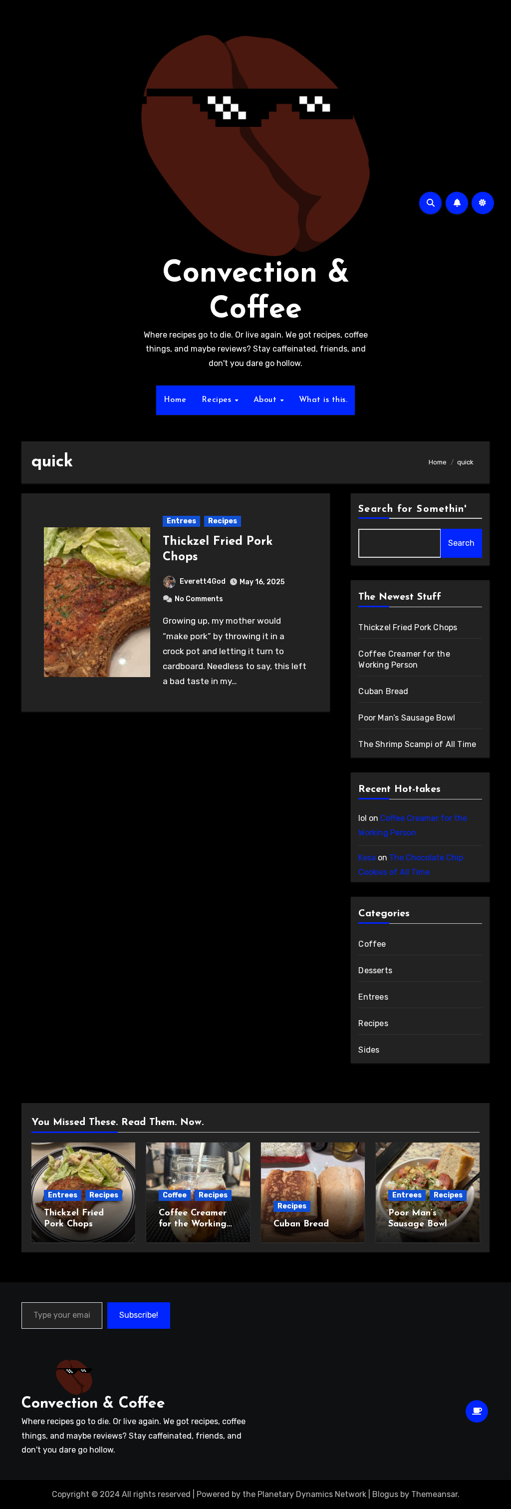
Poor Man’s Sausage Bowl (406, 718)
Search (461, 543)
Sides (368, 1050)
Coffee (372, 944)
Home (175, 400)
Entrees (181, 521)
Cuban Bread (383, 691)
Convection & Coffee (93, 1404)
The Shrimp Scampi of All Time (417, 744)
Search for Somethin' (412, 509)
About (266, 400)
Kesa (367, 857)
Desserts (375, 970)
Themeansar (434, 1494)
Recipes (218, 400)
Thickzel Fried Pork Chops (407, 627)
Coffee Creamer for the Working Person (193, 1224)
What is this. (323, 400)
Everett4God (203, 581)
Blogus (385, 1494)
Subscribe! (138, 1315)
